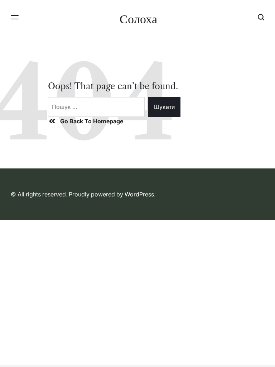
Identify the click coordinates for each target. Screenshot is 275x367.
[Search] (261, 17)
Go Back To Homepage (91, 121)
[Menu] (15, 17)
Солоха (138, 19)
